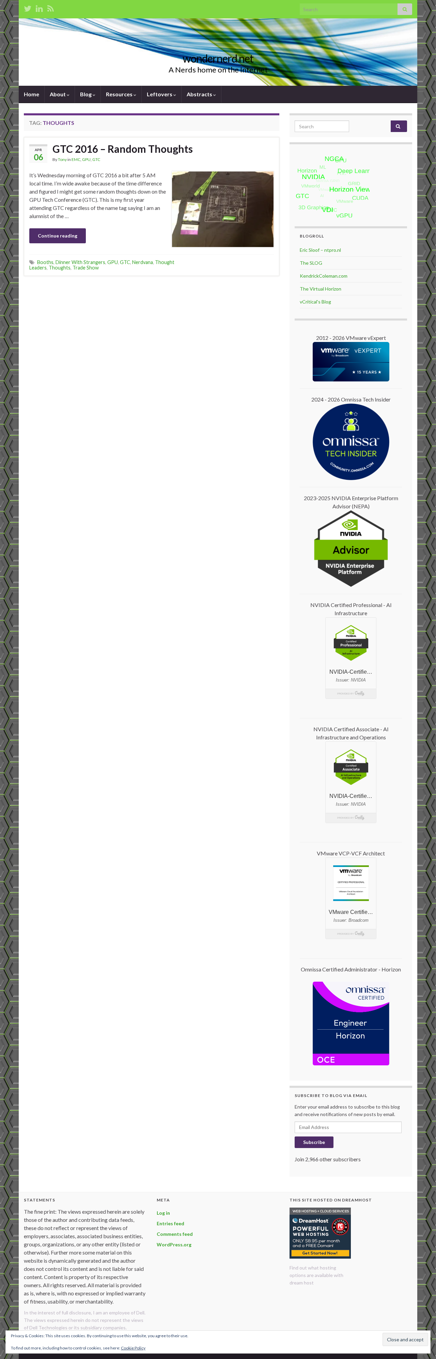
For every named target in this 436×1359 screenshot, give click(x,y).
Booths (45, 262)
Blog (86, 94)
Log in (163, 1213)
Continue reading (57, 236)
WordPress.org (174, 1244)
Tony (62, 159)
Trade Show (86, 268)
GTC (96, 159)
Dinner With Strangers (80, 262)
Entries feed (170, 1223)
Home (31, 94)
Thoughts (60, 268)
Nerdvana (142, 262)
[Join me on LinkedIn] (39, 7)
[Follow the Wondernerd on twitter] (27, 7)
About (58, 94)
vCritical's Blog (315, 302)
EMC (76, 159)
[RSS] (50, 7)
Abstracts (200, 94)
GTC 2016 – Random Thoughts (122, 149)
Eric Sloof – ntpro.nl (320, 250)
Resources (120, 94)
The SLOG (311, 263)
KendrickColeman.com (323, 276)
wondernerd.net (218, 58)
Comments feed (175, 1234)
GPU (86, 159)
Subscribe (314, 1142)
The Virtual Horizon (320, 289)
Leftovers (160, 94)
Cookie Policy (133, 1347)
